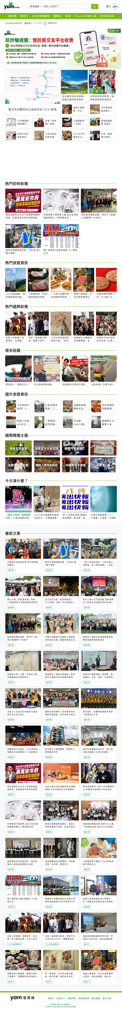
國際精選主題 (16, 435)
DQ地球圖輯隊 (41, 16)
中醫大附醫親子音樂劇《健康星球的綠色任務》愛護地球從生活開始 (60, 640)
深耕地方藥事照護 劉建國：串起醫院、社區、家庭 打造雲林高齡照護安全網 (98, 677)
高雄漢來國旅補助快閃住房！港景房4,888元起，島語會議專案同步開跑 (99, 939)
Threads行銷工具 (85, 16)
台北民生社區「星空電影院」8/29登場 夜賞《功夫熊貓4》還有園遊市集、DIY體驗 (60, 602)
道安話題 (12, 350)
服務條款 (72, 998)
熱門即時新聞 (16, 183)
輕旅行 (24, 16)
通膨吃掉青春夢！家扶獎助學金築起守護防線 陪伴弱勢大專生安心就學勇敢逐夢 (60, 714)
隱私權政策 (84, 998)
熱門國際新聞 (16, 306)
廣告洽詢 (107, 998)
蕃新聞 (12, 16)
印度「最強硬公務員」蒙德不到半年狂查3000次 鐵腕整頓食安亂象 (60, 939)
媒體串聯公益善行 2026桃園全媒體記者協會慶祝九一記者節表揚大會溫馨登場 (22, 752)
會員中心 (61, 998)
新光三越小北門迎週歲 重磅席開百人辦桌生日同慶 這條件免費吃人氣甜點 (98, 602)
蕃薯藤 (11, 6)
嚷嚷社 (57, 16)
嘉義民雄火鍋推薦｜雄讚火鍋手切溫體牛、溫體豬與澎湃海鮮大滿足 (22, 976)
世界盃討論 (107, 16)
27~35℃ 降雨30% (45, 23)
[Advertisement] (61, 161)
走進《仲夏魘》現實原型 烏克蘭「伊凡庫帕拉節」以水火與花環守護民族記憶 (22, 939)
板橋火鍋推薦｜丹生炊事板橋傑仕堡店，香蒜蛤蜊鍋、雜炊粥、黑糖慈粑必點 (98, 976)
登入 (108, 6)
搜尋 (68, 16)
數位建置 (96, 998)
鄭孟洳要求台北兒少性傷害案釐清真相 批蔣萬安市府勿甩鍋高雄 (22, 789)
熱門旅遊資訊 (16, 262)
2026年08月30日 (13, 23)
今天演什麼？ (16, 480)
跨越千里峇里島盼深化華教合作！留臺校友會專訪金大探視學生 (98, 901)
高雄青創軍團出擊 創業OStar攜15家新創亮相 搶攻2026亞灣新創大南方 (98, 827)
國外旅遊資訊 (16, 394)
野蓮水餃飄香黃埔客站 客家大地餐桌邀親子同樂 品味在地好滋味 (60, 827)
